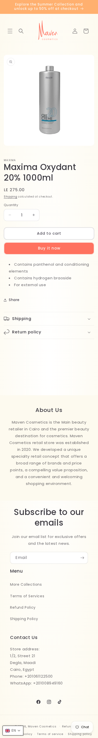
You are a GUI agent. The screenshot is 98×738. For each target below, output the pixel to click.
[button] (10, 31)
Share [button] (14, 299)
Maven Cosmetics (42, 726)
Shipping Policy (24, 618)
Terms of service (50, 734)
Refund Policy (23, 607)
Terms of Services (27, 596)
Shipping (10, 197)
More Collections (26, 584)
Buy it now (49, 248)
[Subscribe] (82, 558)
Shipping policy (80, 734)
